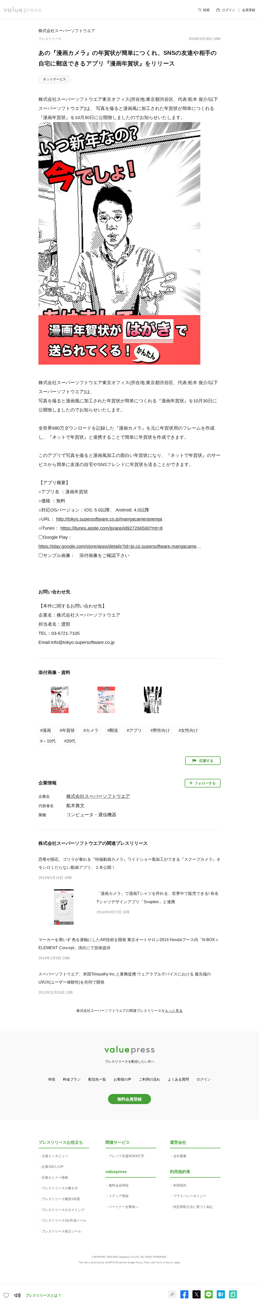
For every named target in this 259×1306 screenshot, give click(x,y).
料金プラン (72, 1079)
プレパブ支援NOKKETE (126, 1156)
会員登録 (248, 10)
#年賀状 (67, 730)
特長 (51, 1079)
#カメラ (91, 730)
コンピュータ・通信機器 (91, 814)
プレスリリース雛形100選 (61, 1199)
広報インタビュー (55, 1156)
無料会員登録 (129, 1099)
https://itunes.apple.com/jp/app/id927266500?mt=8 (111, 528)
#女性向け (188, 730)
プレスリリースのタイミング (63, 1210)
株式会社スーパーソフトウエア (66, 30)
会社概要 (179, 1156)
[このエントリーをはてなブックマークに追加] (221, 1297)
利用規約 (179, 1185)
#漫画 (45, 730)
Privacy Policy (143, 1262)
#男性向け (160, 730)
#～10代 (48, 741)
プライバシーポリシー (189, 1196)
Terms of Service (165, 1262)
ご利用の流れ (149, 1079)
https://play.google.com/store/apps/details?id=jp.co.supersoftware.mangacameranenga (120, 546)
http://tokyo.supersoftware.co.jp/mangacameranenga (109, 519)
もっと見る (174, 1011)
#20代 (69, 741)
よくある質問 (178, 1079)
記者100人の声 (52, 1167)
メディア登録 (118, 1196)
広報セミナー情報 (55, 1177)
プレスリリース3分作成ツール (64, 1220)
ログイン (228, 10)
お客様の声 (122, 1079)
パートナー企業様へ (123, 1207)
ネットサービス (54, 79)
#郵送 (112, 730)
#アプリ (134, 730)
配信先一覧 (97, 1079)
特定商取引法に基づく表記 (193, 1207)
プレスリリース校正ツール (61, 1231)
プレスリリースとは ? (43, 1295)
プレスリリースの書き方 (60, 1188)
